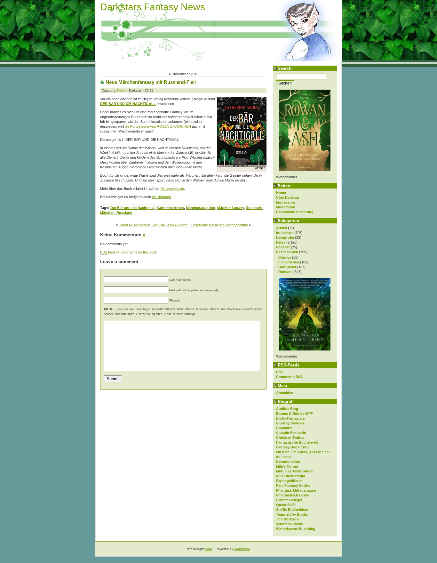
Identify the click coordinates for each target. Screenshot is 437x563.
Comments (289, 377)
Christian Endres (290, 437)
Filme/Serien (288, 262)
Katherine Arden (170, 208)
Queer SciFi (286, 505)
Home (281, 193)
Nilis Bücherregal (290, 476)
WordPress (242, 549)
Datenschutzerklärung (295, 212)
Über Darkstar (287, 197)
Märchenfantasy (230, 208)
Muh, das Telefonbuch (295, 471)
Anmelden (284, 393)
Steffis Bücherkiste (292, 509)
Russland (124, 212)
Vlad (208, 549)
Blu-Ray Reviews (290, 423)
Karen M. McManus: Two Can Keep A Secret (153, 225)
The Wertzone (287, 519)
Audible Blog (287, 409)
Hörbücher (287, 267)
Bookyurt (284, 428)
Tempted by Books (292, 514)
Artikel (281, 228)
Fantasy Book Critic (292, 447)
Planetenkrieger (289, 500)
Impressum (285, 202)
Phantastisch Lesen (292, 495)
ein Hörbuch (161, 197)
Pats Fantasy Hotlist (293, 485)
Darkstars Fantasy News (152, 7)
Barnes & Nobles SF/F (294, 413)
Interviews (284, 233)
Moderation (285, 207)
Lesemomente (288, 461)
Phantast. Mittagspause (296, 490)
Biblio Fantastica (290, 418)
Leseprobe (285, 237)
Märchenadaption (200, 208)
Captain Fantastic (291, 433)
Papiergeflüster (289, 481)
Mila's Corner (287, 466)
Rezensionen (287, 252)
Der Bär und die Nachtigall (132, 208)
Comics (284, 257)
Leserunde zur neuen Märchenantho (219, 225)
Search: (285, 68)
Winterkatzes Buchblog (295, 529)
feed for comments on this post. (128, 252)
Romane (285, 272)
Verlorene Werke (289, 524)
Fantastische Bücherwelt (297, 442)
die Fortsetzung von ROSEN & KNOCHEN (158, 126)
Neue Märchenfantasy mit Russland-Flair (151, 82)
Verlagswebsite (172, 188)
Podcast (283, 247)
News (280, 242)
